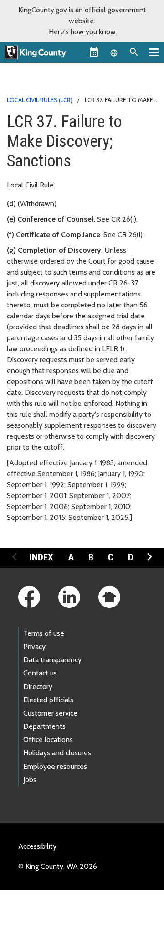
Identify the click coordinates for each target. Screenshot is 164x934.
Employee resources (55, 766)
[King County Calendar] (94, 52)
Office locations (48, 739)
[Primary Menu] (154, 52)
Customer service (50, 713)
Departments (44, 726)
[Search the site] (134, 52)
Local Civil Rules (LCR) (39, 100)
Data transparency (52, 659)
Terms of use (43, 633)
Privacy (34, 646)
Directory (37, 686)
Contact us (40, 673)
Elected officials (48, 699)
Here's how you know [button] (82, 31)
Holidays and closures (57, 752)
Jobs (29, 779)
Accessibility (37, 846)
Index (41, 557)
